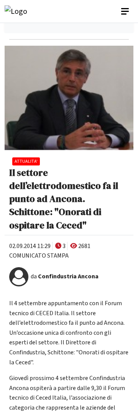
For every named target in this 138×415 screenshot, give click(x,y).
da (65, 276)
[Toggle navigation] (125, 11)
